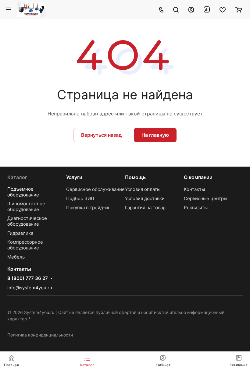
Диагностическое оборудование (27, 221)
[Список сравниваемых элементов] (207, 9)
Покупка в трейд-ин (88, 207)
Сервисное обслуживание (95, 189)
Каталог (17, 177)
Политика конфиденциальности (40, 334)
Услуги (74, 177)
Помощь (135, 177)
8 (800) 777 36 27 (27, 278)
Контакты (194, 189)
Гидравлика (20, 233)
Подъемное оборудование (23, 192)
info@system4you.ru (29, 288)
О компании (198, 177)
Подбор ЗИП (80, 198)
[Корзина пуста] (238, 9)
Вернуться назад (101, 135)
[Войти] (191, 9)
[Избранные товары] (223, 9)
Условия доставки (145, 198)
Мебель (16, 257)
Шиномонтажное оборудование (26, 206)
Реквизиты (196, 207)
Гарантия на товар (145, 207)
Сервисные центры (205, 198)
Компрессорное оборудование (25, 245)
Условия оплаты (142, 189)
